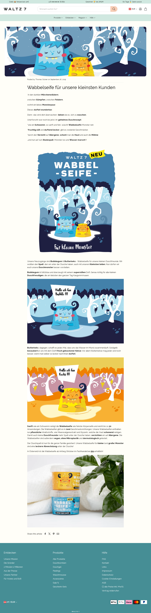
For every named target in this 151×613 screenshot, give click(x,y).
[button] (77, 9)
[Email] (58, 534)
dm (92, 451)
